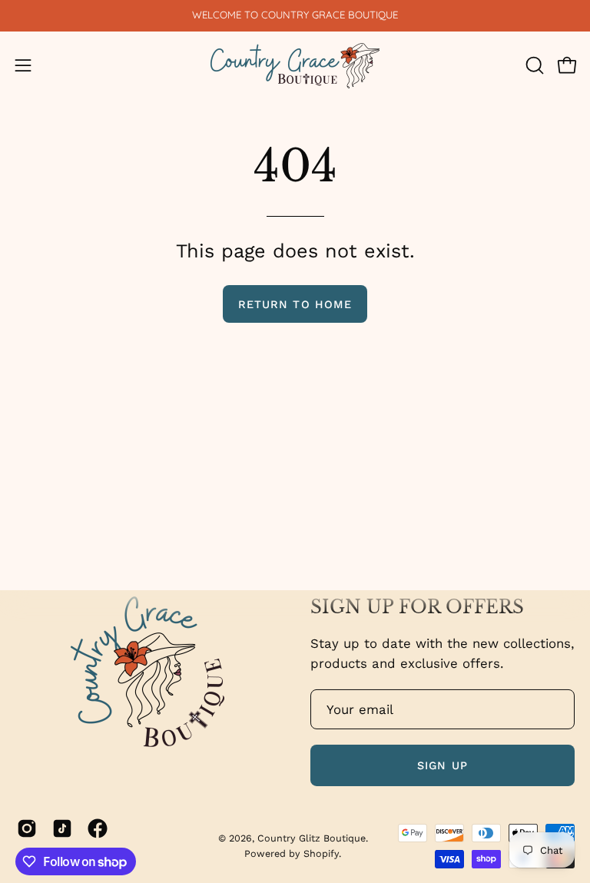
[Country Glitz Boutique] (295, 65)
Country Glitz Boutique (311, 838)
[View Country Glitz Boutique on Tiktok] (62, 828)
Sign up (442, 765)
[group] (295, 15)
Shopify (321, 853)
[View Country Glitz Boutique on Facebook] (97, 828)
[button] (533, 65)
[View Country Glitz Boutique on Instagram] (26, 828)
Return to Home (295, 304)
